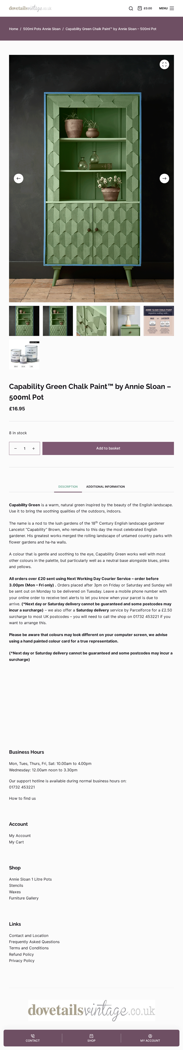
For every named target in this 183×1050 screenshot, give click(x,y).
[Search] (131, 8)
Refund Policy (21, 954)
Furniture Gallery (24, 898)
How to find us (22, 798)
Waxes (15, 891)
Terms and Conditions (29, 948)
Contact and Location (28, 935)
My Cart (16, 842)
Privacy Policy (22, 960)
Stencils (16, 885)
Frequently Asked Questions (34, 941)
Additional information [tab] (105, 486)
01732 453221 (22, 787)
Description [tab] (68, 486)
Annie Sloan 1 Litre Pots (30, 879)
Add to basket (108, 448)
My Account (20, 835)
